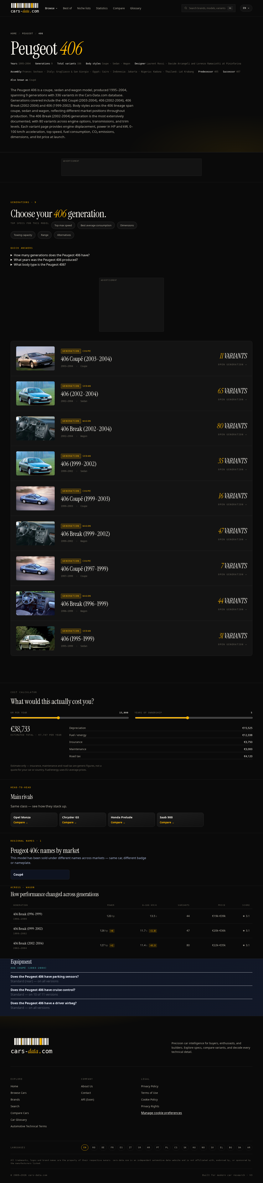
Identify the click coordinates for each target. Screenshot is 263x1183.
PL (166, 1147)
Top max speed (63, 225)
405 (216, 71)
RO (93, 1147)
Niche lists (84, 8)
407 (238, 71)
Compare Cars (20, 1113)
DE (103, 1147)
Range (44, 235)
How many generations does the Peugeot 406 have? (52, 255)
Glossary (135, 8)
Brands (15, 1099)
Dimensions (127, 225)
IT (130, 1147)
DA (239, 1147)
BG (230, 1147)
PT (157, 1147)
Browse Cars (19, 1093)
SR (139, 1147)
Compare (119, 8)
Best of (67, 8)
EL (221, 1147)
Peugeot (27, 33)
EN (84, 1147)
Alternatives (64, 235)
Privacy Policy (149, 1086)
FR (112, 1147)
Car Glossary (19, 1119)
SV (212, 1147)
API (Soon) (87, 1099)
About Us (87, 1086)
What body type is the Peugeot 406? (40, 264)
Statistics (102, 8)
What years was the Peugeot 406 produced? (46, 260)
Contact (86, 1093)
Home (14, 33)
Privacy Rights (150, 1106)
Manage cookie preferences (161, 1113)
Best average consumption (96, 225)
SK (185, 1147)
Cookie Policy (149, 1099)
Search (15, 1106)
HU (194, 1147)
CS (175, 1147)
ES (121, 1147)
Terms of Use (149, 1093)
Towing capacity (23, 235)
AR (248, 1147)
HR (148, 1147)
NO (203, 1147)
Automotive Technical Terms (29, 1126)
